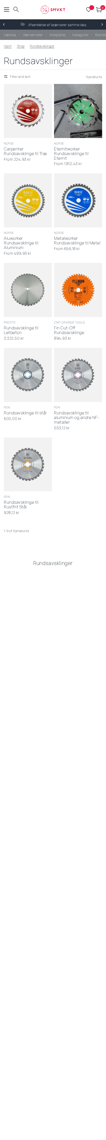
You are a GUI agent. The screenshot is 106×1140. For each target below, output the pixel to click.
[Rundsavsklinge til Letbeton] (28, 290)
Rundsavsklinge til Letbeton (21, 330)
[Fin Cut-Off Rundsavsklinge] (78, 290)
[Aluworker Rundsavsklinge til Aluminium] (28, 200)
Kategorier (80, 34)
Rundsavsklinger (42, 46)
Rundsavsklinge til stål (25, 413)
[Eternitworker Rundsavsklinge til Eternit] (78, 111)
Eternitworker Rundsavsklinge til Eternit (71, 154)
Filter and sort (20, 76)
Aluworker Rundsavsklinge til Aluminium (21, 243)
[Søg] (16, 10)
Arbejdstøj (57, 34)
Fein (7, 407)
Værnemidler (33, 34)
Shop (21, 46)
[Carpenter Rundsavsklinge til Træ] (28, 111)
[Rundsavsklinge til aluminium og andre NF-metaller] (78, 375)
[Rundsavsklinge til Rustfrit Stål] (28, 465)
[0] (98, 9)
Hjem (8, 46)
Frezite (10, 322)
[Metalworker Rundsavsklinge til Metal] (78, 200)
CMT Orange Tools (69, 322)
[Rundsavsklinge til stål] (28, 375)
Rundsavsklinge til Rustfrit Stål (21, 504)
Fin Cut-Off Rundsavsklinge (69, 330)
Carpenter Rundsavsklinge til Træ (25, 151)
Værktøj (10, 34)
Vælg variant (22, 131)
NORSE (9, 143)
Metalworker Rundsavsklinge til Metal (77, 240)
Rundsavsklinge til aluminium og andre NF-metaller (76, 418)
